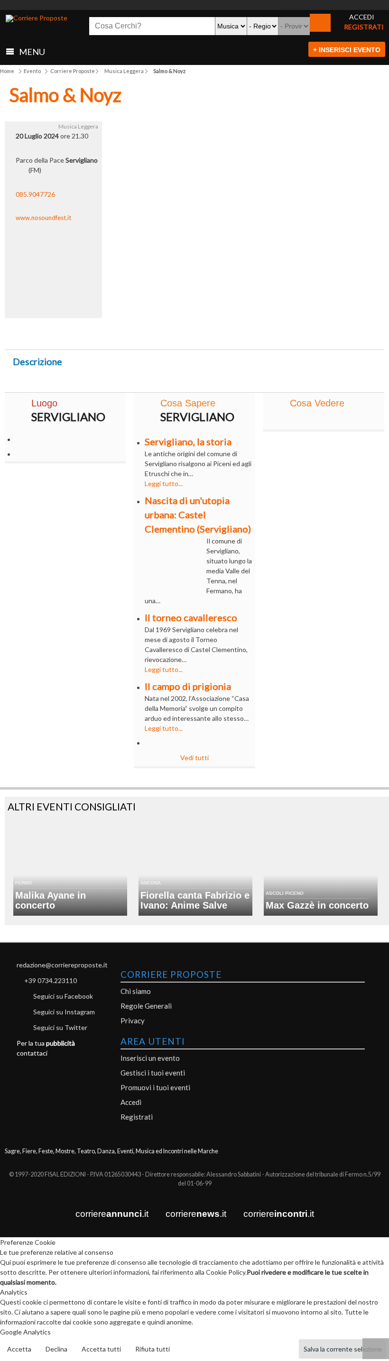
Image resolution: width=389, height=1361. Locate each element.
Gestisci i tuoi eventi (152, 1072)
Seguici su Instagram (64, 1012)
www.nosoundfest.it (43, 217)
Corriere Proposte (72, 71)
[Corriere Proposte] (36, 18)
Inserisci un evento (150, 1058)
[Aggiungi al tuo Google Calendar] (195, 328)
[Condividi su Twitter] (153, 334)
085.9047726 (35, 194)
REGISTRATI (364, 27)
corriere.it (111, 1214)
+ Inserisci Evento (346, 50)
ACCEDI (361, 17)
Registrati (136, 1117)
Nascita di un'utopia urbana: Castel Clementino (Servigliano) (198, 514)
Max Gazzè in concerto (317, 905)
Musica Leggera (124, 71)
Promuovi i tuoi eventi (155, 1087)
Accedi (130, 1102)
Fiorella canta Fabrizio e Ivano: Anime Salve (195, 900)
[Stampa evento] (236, 334)
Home (7, 71)
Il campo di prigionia (188, 686)
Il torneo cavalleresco (191, 617)
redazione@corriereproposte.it (62, 965)
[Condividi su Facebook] (112, 334)
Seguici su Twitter (60, 1027)
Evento (32, 71)
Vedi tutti (194, 758)
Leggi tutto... (164, 483)
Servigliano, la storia (188, 441)
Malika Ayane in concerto (50, 900)
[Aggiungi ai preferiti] (277, 331)
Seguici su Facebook (63, 996)
